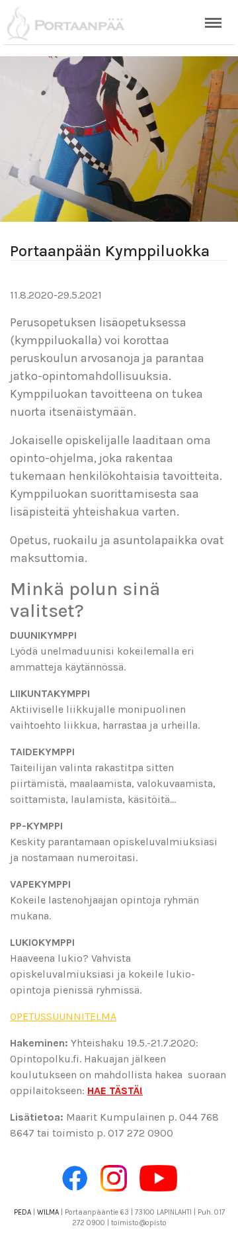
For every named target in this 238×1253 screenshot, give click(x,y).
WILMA (48, 1212)
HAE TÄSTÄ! (115, 1090)
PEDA (22, 1212)
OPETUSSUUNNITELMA (63, 1016)
